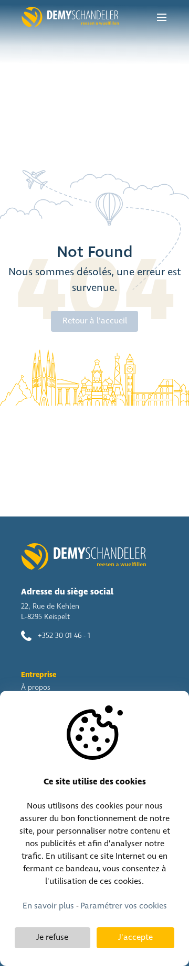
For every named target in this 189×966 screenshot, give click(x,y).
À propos (35, 687)
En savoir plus (48, 906)
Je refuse (52, 937)
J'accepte (135, 937)
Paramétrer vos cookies (123, 906)
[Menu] (161, 17)
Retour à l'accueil (94, 321)
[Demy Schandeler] (70, 17)
